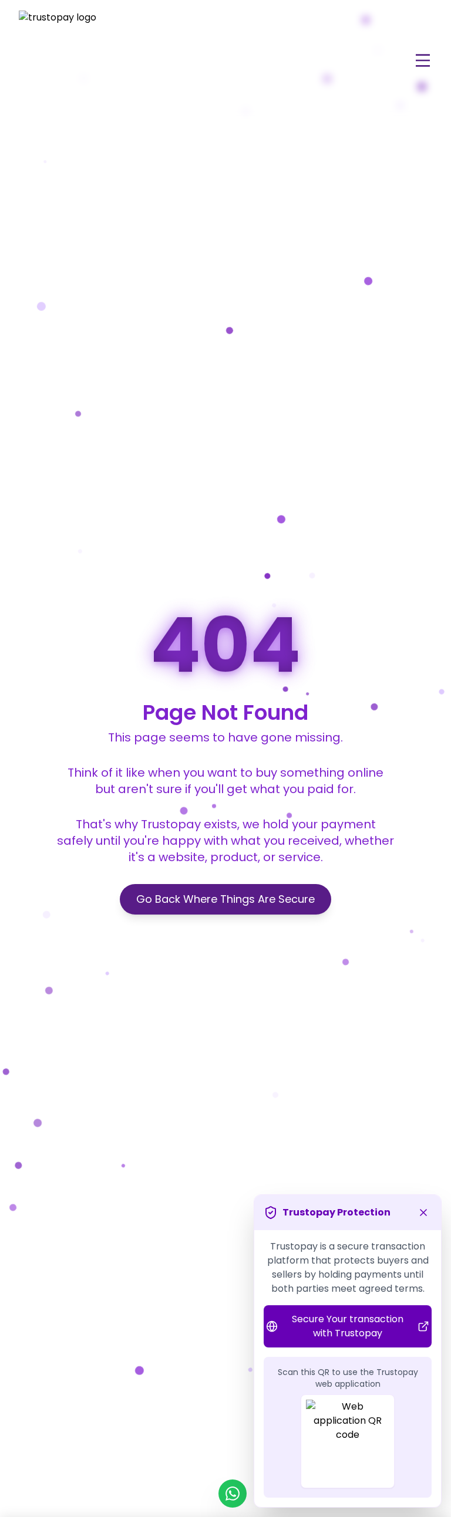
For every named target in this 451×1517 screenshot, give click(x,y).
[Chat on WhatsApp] (232, 1493)
